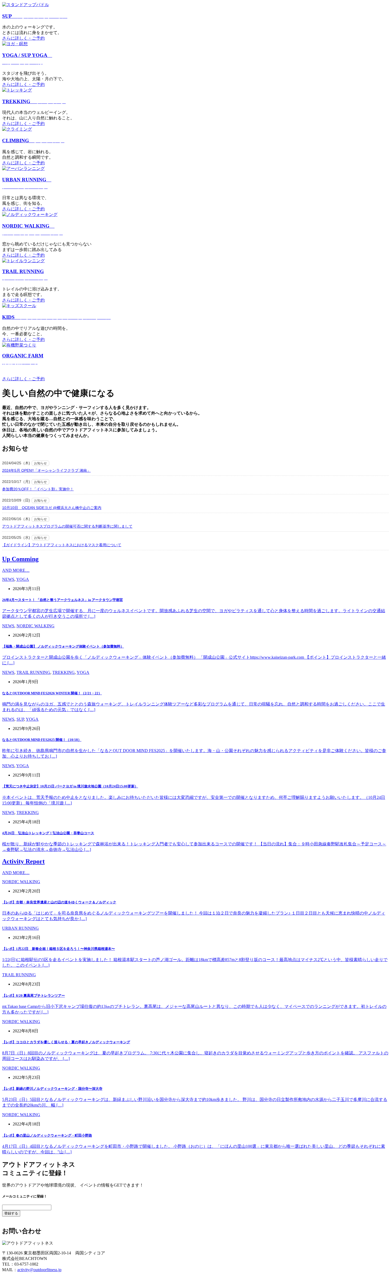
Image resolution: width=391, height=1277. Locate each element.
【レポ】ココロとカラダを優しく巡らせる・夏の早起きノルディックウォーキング (66, 1042)
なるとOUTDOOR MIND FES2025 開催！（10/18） (41, 740)
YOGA (22, 579)
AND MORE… (16, 570)
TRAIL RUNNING (33, 672)
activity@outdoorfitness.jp (39, 1269)
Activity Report (23, 861)
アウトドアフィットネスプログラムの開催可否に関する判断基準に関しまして (67, 526)
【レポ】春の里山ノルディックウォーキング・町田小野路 (47, 1135)
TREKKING (34, 101)
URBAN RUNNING (20, 928)
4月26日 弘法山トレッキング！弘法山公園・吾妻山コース (48, 833)
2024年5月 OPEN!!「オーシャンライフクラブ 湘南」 (46, 470)
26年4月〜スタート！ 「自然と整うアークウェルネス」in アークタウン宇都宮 (62, 600)
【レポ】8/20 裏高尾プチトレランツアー (33, 996)
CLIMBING (33, 140)
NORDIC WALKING (35, 626)
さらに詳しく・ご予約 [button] (23, 38)
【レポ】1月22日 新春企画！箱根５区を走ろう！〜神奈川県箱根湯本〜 (58, 949)
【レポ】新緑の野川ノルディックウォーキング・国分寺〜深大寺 (52, 1089)
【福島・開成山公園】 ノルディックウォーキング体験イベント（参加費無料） (63, 646)
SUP (34, 16)
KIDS (56, 317)
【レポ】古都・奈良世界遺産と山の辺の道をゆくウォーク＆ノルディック (59, 902)
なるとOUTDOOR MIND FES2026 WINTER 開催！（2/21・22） (52, 693)
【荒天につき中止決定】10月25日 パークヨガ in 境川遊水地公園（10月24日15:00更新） (70, 786)
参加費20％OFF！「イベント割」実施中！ (38, 489)
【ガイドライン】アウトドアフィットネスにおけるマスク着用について (61, 545)
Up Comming (20, 559)
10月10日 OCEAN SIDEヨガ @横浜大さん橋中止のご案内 (51, 508)
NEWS (8, 579)
